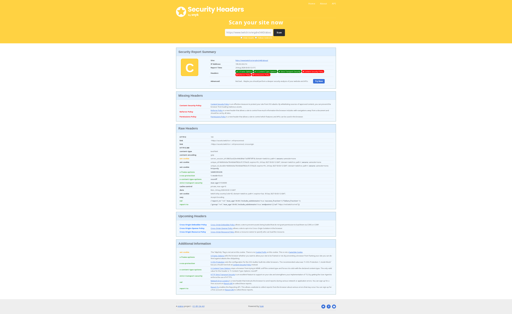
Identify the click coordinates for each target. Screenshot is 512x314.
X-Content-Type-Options (221, 268)
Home (311, 3)
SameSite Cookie (296, 252)
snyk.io (181, 306)
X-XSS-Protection (218, 262)
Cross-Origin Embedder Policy (223, 224)
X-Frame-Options (217, 256)
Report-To (215, 287)
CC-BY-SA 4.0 (198, 306)
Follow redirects (265, 37)
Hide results (248, 37)
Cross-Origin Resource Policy (222, 232)
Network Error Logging (220, 281)
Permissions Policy (218, 116)
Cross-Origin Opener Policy (222, 228)
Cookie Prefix (261, 252)
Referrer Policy (217, 110)
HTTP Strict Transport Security (223, 274)
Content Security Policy (220, 104)
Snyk (262, 306)
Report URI (228, 283)
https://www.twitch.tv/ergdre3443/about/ (251, 60)
